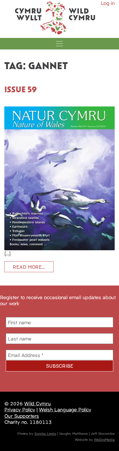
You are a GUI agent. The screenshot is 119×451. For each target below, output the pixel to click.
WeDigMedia (104, 439)
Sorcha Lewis (45, 433)
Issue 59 (20, 89)
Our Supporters (21, 415)
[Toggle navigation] (59, 43)
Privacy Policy (19, 409)
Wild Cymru (37, 403)
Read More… (29, 266)
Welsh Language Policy (65, 409)
